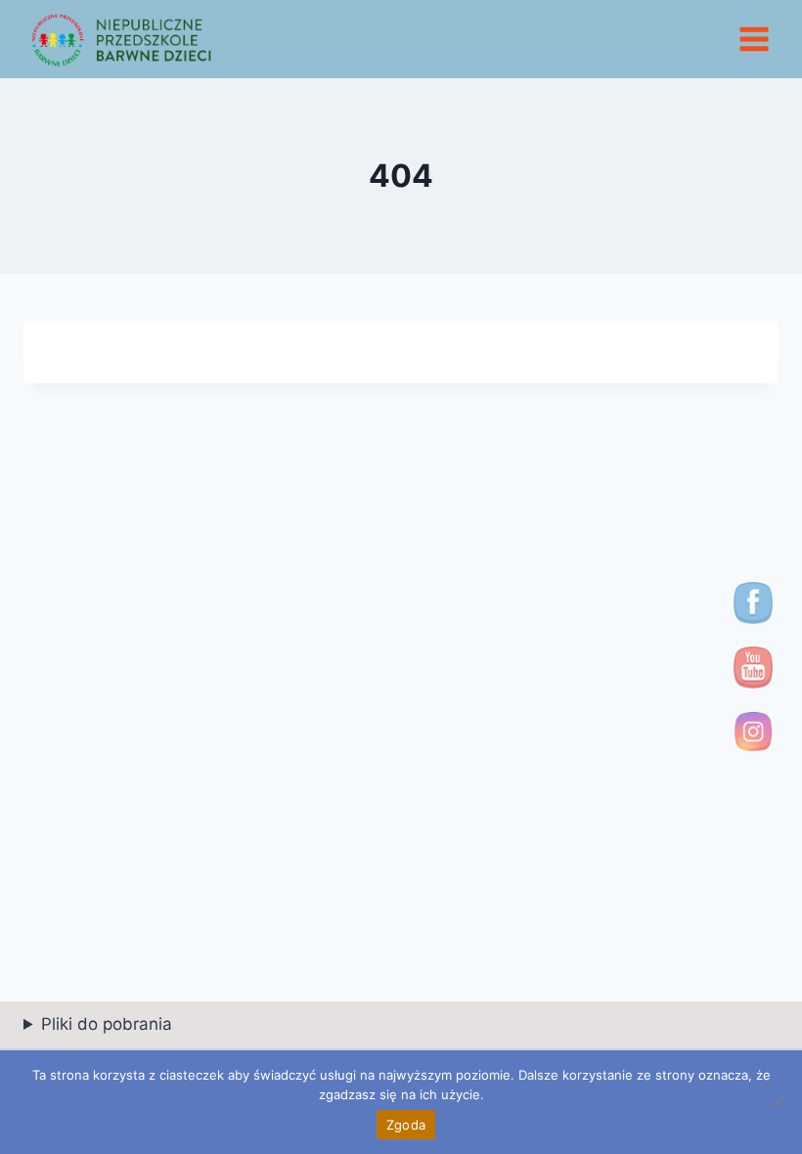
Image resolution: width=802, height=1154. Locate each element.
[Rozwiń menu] (754, 39)
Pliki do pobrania (106, 1024)
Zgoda (405, 1124)
